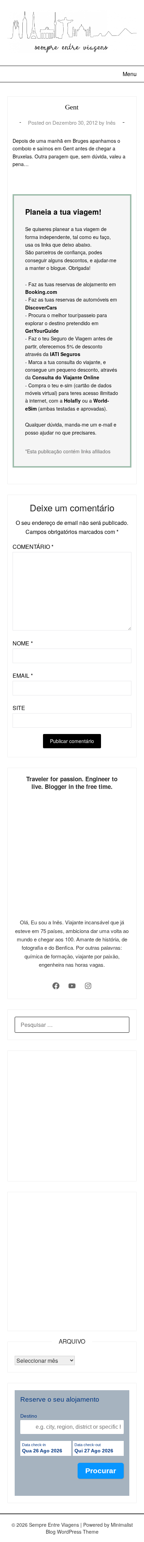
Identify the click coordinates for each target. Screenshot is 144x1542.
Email (23, 675)
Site (19, 708)
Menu (130, 74)
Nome (23, 643)
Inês (111, 122)
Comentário (33, 547)
